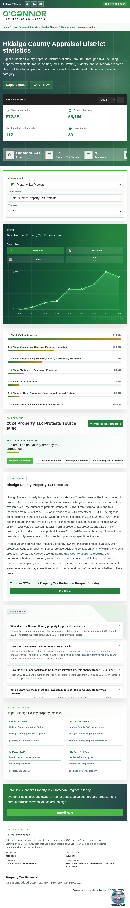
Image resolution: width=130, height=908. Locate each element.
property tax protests (37, 563)
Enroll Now (42, 85)
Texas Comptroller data (77, 863)
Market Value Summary (49, 460)
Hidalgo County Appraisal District (78, 27)
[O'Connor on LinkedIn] (34, 4)
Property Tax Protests (20, 460)
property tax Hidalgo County (24, 740)
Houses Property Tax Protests (108, 460)
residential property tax (81, 757)
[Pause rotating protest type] (120, 100)
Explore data (15, 85)
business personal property (83, 771)
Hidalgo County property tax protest (28, 733)
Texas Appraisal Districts (25, 27)
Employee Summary (77, 460)
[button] (64, 336)
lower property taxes (19, 763)
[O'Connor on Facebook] (27, 4)
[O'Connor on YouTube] (41, 4)
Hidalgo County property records (81, 553)
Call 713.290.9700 (115, 4)
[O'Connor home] (25, 16)
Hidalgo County (49, 27)
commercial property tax (81, 763)
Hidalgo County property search (98, 654)
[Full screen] (94, 259)
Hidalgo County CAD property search (88, 727)
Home (6, 27)
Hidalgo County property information (88, 740)
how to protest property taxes (24, 757)
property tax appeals (19, 771)
